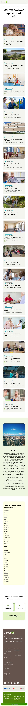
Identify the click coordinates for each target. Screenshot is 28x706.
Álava (5, 517)
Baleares (6, 525)
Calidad (5, 653)
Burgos (6, 531)
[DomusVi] (13, 2)
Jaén (5, 548)
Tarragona (6, 571)
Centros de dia (10, 6)
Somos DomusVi (7, 651)
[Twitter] (8, 683)
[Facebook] (11, 683)
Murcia (5, 562)
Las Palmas (7, 552)
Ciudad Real (7, 537)
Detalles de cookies (8, 698)
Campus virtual (18, 655)
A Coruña (6, 510)
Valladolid (6, 577)
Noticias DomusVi (8, 660)
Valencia (6, 575)
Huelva (5, 546)
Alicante (6, 515)
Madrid (5, 558)
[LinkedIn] (18, 683)
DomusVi (3, 6)
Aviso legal (6, 696)
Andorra (6, 521)
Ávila (5, 519)
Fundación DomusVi (8, 662)
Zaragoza (6, 581)
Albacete (6, 513)
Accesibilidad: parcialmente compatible (17, 700)
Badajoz (6, 523)
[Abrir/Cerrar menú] (26, 2)
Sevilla (5, 569)
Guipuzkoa (6, 544)
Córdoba (6, 540)
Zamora (6, 579)
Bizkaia (5, 529)
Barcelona (6, 527)
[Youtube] (15, 683)
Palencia (6, 566)
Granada (6, 542)
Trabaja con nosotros (19, 653)
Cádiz (5, 533)
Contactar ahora (14, 704)
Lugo (5, 556)
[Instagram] (5, 683)
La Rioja (6, 550)
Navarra (6, 564)
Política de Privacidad (19, 696)
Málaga (6, 560)
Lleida (5, 554)
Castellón (6, 535)
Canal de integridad (8, 664)
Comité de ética (7, 677)
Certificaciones (7, 670)
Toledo (6, 573)
